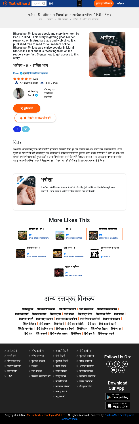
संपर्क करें (11, 355)
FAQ (9, 376)
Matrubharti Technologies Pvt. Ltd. (47, 415)
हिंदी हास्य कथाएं (39, 314)
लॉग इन (121, 3)
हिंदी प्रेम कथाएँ (26, 318)
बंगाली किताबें (61, 381)
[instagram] (117, 364)
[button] (44, 3)
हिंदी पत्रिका (55, 314)
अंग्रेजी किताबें (62, 350)
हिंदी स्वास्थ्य (44, 323)
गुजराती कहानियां (86, 355)
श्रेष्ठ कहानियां (37, 350)
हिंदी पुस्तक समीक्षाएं (64, 328)
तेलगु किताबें (61, 376)
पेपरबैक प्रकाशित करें (40, 376)
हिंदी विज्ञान (76, 333)
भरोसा (46, 179)
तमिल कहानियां (85, 381)
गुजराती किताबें (62, 360)
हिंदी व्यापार (116, 328)
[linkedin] (121, 370)
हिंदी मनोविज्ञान (29, 323)
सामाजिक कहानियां (48, 95)
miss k (107, 257)
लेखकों (34, 366)
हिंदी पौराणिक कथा (45, 328)
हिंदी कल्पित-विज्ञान (99, 328)
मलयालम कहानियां (87, 376)
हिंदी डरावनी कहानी (107, 323)
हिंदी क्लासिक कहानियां (107, 309)
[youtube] (114, 370)
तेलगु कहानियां (85, 386)
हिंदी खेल (28, 333)
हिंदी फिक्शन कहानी (67, 309)
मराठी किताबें (61, 366)
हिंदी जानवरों (41, 333)
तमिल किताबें (61, 371)
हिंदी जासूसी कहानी (44, 318)
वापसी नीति (12, 371)
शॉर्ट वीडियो (36, 371)
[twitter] (125, 364)
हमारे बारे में (12, 350)
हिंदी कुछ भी (89, 333)
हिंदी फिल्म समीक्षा (25, 328)
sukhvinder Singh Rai (108, 238)
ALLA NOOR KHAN (73, 275)
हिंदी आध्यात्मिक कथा (46, 309)
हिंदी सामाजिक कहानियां (37, 73)
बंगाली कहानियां (86, 371)
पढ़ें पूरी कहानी (27, 108)
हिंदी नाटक (119, 314)
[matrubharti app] (80, 3)
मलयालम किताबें (63, 386)
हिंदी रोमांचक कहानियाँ (90, 318)
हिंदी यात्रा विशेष (85, 314)
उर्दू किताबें (60, 396)
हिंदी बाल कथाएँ (21, 314)
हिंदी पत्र (92, 323)
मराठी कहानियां (85, 360)
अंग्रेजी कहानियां (86, 366)
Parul (16, 73)
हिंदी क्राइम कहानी (106, 333)
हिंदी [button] (51, 3)
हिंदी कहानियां (85, 350)
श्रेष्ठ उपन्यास (37, 355)
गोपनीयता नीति (13, 360)
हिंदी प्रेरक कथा (86, 309)
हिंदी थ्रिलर (82, 328)
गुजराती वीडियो (38, 360)
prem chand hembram (39, 238)
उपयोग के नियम (14, 366)
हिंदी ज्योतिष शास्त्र (59, 333)
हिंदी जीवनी (59, 323)
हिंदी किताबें (60, 355)
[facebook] (109, 364)
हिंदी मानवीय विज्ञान (111, 318)
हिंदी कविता (69, 314)
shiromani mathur (74, 238)
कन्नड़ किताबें (61, 391)
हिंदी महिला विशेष (103, 314)
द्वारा (30, 235)
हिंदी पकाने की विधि (76, 323)
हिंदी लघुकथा (27, 309)
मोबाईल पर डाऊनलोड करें (38, 117)
